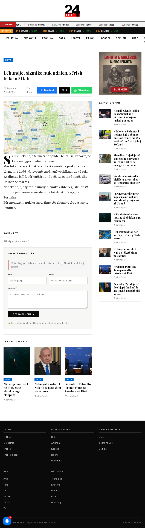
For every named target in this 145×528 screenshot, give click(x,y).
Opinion (121, 38)
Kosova (75, 38)
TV (5, 508)
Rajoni (90, 38)
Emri (11, 274)
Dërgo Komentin (23, 314)
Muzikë (7, 496)
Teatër (7, 502)
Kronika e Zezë (11, 454)
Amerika (55, 442)
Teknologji (56, 478)
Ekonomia (30, 38)
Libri (6, 490)
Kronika (47, 38)
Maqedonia (56, 460)
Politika (12, 38)
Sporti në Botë (106, 442)
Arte (135, 38)
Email (52, 274)
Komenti (12, 288)
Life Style (55, 484)
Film (6, 484)
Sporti (105, 38)
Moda (54, 490)
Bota (62, 38)
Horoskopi (56, 502)
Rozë (53, 496)
